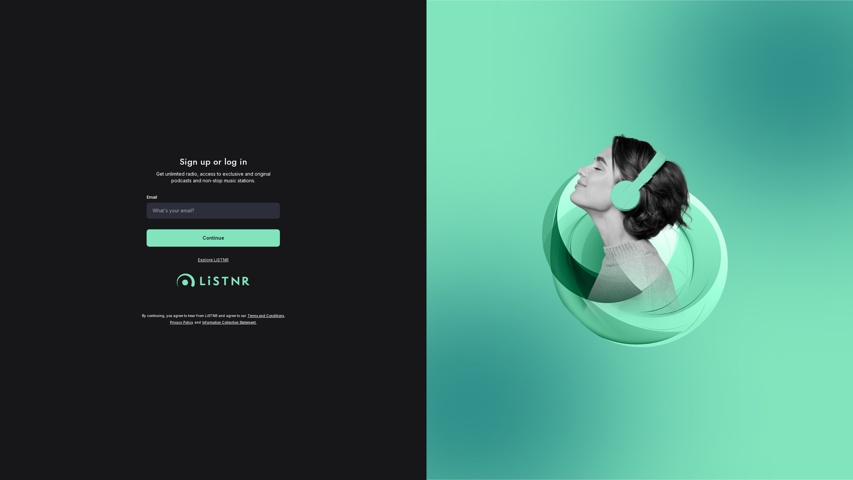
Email (152, 197)
